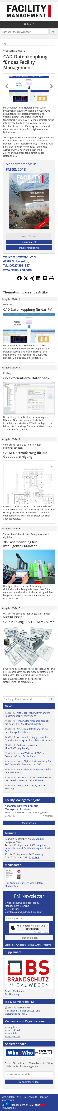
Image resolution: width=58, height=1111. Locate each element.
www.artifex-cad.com (17, 270)
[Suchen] (53, 31)
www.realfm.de (13, 1030)
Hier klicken (32, 928)
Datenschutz (30, 1096)
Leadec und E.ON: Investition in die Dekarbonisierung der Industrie (28, 779)
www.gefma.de (13, 1027)
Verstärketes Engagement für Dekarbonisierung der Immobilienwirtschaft (28, 738)
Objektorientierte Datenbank (26, 378)
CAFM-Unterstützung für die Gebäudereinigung (25, 455)
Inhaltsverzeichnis (29, 247)
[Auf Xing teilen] (32, 279)
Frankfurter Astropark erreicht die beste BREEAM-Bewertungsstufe (27, 722)
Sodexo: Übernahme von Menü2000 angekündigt (24, 747)
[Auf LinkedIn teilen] (38, 279)
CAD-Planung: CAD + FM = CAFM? (28, 622)
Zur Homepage (13, 994)
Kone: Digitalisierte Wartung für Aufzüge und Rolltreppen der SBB (28, 763)
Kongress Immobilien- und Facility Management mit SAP (27, 848)
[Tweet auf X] (26, 279)
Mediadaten (11, 886)
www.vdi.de (11, 1033)
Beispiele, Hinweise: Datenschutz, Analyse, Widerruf (28, 944)
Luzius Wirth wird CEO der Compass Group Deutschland (25, 755)
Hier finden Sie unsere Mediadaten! (24, 882)
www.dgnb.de (12, 1036)
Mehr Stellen (29, 822)
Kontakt (43, 1096)
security (39, 854)
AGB (19, 1096)
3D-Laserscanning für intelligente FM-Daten (20, 544)
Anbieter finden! (30, 1081)
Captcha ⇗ (41, 932)
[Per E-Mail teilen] (45, 278)
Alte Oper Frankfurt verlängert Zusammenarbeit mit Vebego (27, 714)
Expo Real (34, 857)
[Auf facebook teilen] (19, 279)
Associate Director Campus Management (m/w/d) (21, 807)
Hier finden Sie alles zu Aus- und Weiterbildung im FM (22, 1012)
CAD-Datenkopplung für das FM (27, 309)
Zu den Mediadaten (15, 991)
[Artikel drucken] (51, 278)
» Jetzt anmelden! (29, 937)
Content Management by (15, 1104)
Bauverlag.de (9, 1107)
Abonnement (29, 241)
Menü (30, 24)
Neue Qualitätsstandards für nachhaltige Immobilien (26, 730)
